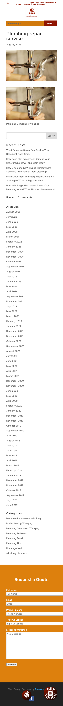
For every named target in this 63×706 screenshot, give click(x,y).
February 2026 (14, 241)
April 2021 (11, 371)
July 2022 (11, 306)
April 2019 (11, 435)
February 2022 (14, 321)
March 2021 (12, 376)
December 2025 (15, 251)
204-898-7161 (19, 2)
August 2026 (13, 211)
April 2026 (12, 231)
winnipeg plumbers (16, 553)
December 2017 (14, 480)
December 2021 (14, 331)
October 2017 (13, 490)
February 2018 (14, 470)
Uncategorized (14, 548)
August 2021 (13, 351)
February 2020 (14, 405)
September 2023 (15, 296)
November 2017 (14, 485)
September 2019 (15, 430)
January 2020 (13, 410)
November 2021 (14, 336)
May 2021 (11, 366)
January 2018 (13, 475)
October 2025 (13, 261)
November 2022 (15, 301)
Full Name (11, 590)
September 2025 (15, 266)
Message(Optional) (16, 629)
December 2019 (14, 415)
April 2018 (11, 460)
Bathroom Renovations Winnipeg (23, 518)
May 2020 (11, 395)
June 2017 (11, 505)
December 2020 (15, 380)
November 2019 (14, 420)
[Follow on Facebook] (31, 698)
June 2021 (12, 361)
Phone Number (14, 609)
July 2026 (11, 216)
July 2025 (11, 276)
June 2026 (12, 221)
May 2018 (11, 455)
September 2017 (15, 495)
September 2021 (15, 346)
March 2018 (12, 465)
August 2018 (13, 440)
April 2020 (12, 400)
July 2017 (11, 500)
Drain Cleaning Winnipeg (19, 523)
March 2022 (13, 316)
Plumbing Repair (15, 538)
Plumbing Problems (16, 533)
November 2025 (15, 256)
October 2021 (13, 341)
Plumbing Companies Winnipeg (22, 528)
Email (9, 599)
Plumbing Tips (13, 543)
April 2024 (12, 291)
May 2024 (11, 286)
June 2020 (12, 390)
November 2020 (15, 385)
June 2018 (12, 450)
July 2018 (11, 445)
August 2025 (13, 271)
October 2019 (13, 425)
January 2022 (13, 326)
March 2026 (13, 236)
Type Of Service (14, 619)
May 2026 (11, 226)
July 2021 (11, 356)
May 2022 (11, 311)
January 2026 (13, 246)
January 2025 (13, 281)
